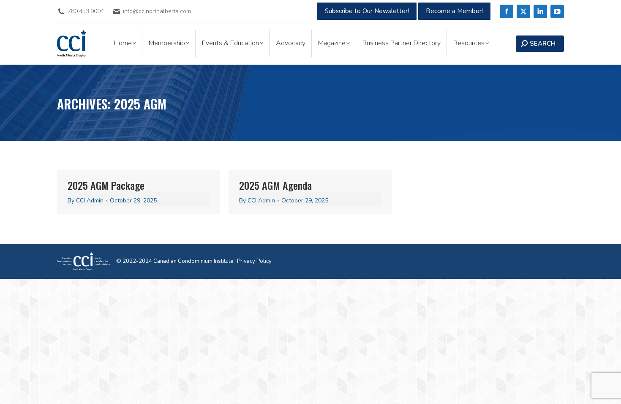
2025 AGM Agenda (275, 185)
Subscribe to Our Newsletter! (367, 11)
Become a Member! (454, 11)
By (86, 201)
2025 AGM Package (106, 185)
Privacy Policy (254, 261)
